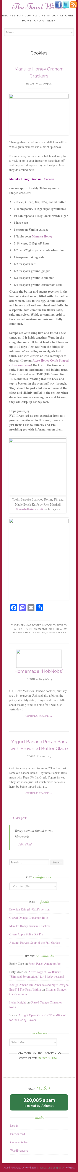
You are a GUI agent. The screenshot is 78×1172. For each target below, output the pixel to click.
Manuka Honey (42, 236)
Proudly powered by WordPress (19, 1167)
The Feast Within (39, 6)
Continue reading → (39, 716)
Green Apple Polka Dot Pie (26, 934)
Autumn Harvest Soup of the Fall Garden (34, 942)
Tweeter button (65, 4)
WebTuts (69, 1167)
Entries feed (17, 1134)
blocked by (39, 1102)
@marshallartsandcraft (29, 509)
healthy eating (35, 632)
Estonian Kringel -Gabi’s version (29, 909)
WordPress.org (19, 1150)
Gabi (32, 83)
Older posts (18, 818)
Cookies (50, 625)
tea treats (18, 629)
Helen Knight (17, 1002)
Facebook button (58, 4)
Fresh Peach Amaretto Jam (45, 963)
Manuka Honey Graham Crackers (29, 926)
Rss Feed (73, 4)
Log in (14, 1125)
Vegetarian (33, 629)
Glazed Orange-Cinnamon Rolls (28, 917)
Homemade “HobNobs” (39, 671)
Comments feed (19, 1142)
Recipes (62, 625)
